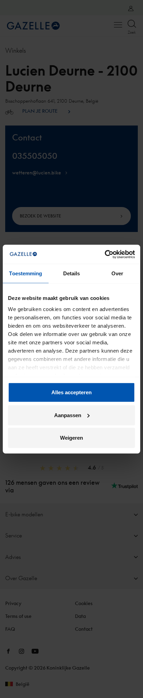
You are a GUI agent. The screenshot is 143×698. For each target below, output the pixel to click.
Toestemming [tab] (25, 273)
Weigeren (71, 438)
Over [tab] (117, 273)
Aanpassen (67, 415)
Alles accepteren (71, 392)
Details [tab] (71, 273)
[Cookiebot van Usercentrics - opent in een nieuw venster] (104, 254)
